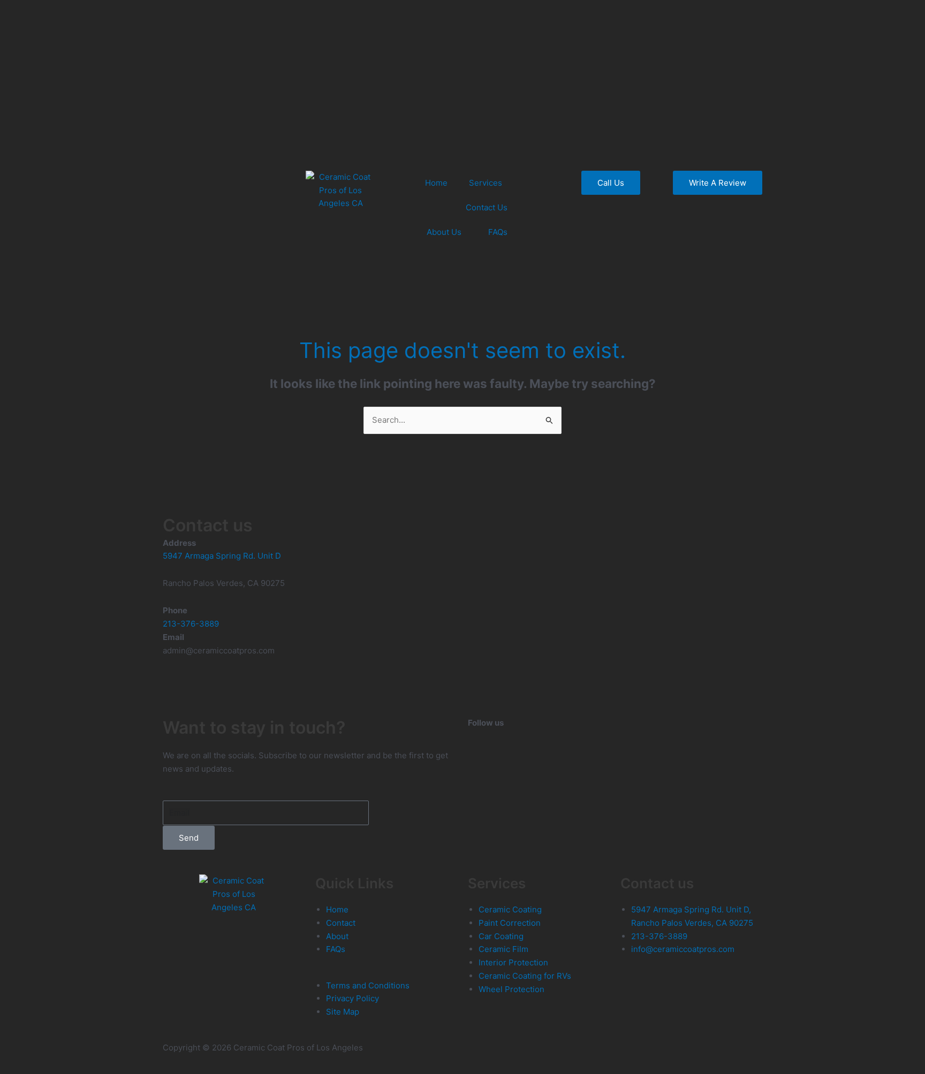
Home (436, 183)
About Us (444, 232)
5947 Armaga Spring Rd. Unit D (222, 556)
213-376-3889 (191, 624)
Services (485, 183)
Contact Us (486, 207)
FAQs (497, 232)
